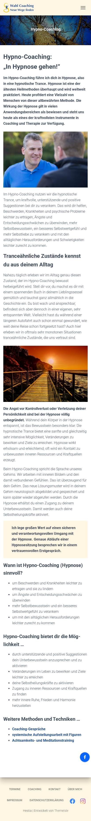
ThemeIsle (61, 810)
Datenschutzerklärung (47, 800)
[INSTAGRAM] (83, 802)
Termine (15, 789)
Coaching (34, 789)
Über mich (75, 789)
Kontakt (55, 789)
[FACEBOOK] (72, 802)
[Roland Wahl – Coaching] (20, 7)
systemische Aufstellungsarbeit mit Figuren (46, 735)
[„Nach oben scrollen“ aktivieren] (82, 812)
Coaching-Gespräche (29, 729)
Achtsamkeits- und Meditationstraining (43, 740)
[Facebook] (85, 757)
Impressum (14, 800)
